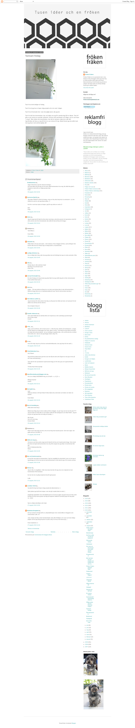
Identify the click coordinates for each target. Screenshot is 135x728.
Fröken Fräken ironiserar (91, 189)
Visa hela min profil (88, 87)
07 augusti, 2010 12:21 (34, 480)
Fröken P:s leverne (90, 341)
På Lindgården (89, 389)
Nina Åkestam (88, 377)
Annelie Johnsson (32, 313)
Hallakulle (87, 342)
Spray (86, 267)
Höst (86, 205)
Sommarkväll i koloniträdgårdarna (90, 598)
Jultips (86, 213)
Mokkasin (87, 373)
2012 (86, 505)
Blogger (74, 723)
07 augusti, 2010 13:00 (34, 505)
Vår (86, 292)
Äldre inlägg (75, 532)
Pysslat (87, 245)
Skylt (86, 257)
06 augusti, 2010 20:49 (34, 308)
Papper (87, 237)
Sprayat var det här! (89, 590)
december (89, 512)
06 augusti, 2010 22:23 (34, 400)
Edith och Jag (31, 440)
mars (87, 634)
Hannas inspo (88, 345)
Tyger (86, 275)
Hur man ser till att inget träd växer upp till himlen (89, 549)
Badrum (87, 172)
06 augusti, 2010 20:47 (34, 293)
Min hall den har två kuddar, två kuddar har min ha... (90, 561)
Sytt (86, 269)
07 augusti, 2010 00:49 (34, 434)
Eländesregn (89, 533)
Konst (86, 215)
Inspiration (87, 207)
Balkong (87, 174)
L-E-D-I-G (88, 577)
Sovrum (87, 265)
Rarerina (87, 391)
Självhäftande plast (90, 255)
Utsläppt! (88, 587)
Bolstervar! (89, 616)
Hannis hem (88, 347)
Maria (86, 365)
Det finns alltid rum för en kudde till (90, 537)
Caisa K (87, 328)
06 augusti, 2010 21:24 (34, 346)
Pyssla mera (88, 385)
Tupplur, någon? (89, 574)
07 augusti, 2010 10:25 (34, 451)
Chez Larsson (88, 330)
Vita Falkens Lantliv (32, 299)
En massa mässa (89, 594)
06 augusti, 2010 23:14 (34, 423)
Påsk (86, 247)
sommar (87, 261)
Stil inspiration (88, 393)
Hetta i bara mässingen (99, 474)
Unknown (29, 241)
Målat (86, 231)
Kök (86, 221)
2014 (86, 501)
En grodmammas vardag (91, 338)
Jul (85, 211)
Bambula (87, 326)
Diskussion (88, 180)
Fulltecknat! (89, 571)
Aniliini (86, 320)
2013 (86, 503)
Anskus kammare (89, 324)
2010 (86, 510)
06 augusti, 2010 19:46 (34, 270)
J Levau (87, 353)
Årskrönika (88, 294)
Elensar (29, 468)
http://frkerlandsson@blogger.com (36, 374)
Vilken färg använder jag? (92, 283)
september (89, 522)
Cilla (28, 263)
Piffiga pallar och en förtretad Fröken (89, 604)
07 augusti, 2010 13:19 (34, 525)
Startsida (53, 532)
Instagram (87, 209)
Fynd (86, 195)
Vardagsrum (88, 281)
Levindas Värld (31, 486)
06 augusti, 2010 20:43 (34, 282)
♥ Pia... (29, 326)
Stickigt (95, 484)
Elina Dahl (87, 334)
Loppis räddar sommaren (99, 465)
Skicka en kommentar (33, 528)
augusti (88, 525)
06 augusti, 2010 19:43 (34, 247)
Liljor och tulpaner (89, 363)
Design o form (88, 332)
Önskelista (87, 296)
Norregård (30, 389)
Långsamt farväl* (89, 580)
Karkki (86, 357)
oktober (88, 519)
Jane (28, 287)
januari (88, 639)
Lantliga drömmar (32, 253)
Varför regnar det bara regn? (89, 529)
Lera (86, 225)
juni (87, 627)
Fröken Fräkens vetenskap (92, 191)
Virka (86, 290)
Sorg (86, 263)
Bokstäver (87, 178)
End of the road (89, 621)
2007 (86, 646)
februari (88, 637)
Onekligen (87, 379)
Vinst (86, 286)
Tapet (86, 271)
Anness (87, 322)
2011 (86, 508)
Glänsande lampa (89, 541)
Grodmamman (31, 182)
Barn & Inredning (32, 405)
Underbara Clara (89, 399)
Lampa (87, 223)
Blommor (87, 176)
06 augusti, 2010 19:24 (34, 223)
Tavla (86, 273)
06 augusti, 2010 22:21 (34, 383)
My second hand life (90, 375)
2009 (86, 642)
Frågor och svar (89, 187)
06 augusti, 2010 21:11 (34, 321)
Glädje (32, 172)
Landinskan (88, 361)
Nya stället (87, 235)
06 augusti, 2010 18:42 (34, 192)
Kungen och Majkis (90, 359)
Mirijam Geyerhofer (90, 369)
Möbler (87, 233)
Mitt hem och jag (89, 371)
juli (87, 625)
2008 (86, 644)
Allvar (86, 170)
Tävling (87, 277)
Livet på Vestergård (32, 276)
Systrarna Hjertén (32, 197)
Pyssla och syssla (89, 387)
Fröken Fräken (89, 74)
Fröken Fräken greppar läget (90, 568)
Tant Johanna (88, 395)
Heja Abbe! (88, 349)
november (89, 516)
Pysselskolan (88, 243)
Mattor (86, 229)
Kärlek (86, 219)
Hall (86, 203)
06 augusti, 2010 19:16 (34, 212)
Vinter (86, 288)
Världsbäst (89, 544)
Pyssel (86, 241)
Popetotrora (88, 381)
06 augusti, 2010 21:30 (34, 369)
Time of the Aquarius (90, 397)
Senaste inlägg (30, 532)
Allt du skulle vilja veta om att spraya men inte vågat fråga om (100, 409)
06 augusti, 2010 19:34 (34, 236)
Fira (86, 184)
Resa (86, 249)
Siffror (86, 253)
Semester (87, 251)
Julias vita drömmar (90, 355)
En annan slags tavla (98, 445)
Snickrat (87, 259)
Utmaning (87, 279)
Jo (28, 341)
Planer (86, 239)
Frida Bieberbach (32, 351)
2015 (86, 498)
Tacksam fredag (88, 609)
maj (87, 630)
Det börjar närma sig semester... (98, 456)
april (87, 632)
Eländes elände (89, 182)
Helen (28, 217)
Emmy (86, 336)
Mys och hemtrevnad (33, 456)
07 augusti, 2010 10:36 (34, 462)
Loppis (86, 227)
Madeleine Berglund (32, 510)
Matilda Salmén (89, 367)
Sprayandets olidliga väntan (100, 426)
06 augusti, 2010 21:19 (34, 336)
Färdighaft (89, 618)
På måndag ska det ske (99, 436)
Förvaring (87, 197)
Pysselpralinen (89, 383)
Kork (86, 217)
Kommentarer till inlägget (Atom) (43, 534)
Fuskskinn (87, 193)
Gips (86, 199)
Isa (85, 351)
